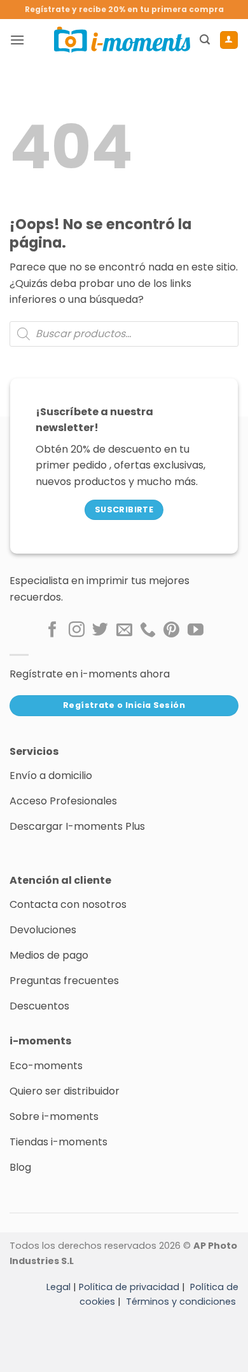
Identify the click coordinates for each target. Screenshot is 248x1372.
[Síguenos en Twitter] (100, 630)
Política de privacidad (129, 1287)
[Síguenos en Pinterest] (171, 630)
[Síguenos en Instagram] (77, 630)
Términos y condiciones (181, 1301)
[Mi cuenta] (229, 40)
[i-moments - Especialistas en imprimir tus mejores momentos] (122, 39)
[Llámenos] (148, 630)
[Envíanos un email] (124, 630)
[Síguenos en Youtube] (195, 630)
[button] (17, 39)
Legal (58, 1287)
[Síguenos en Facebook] (52, 630)
